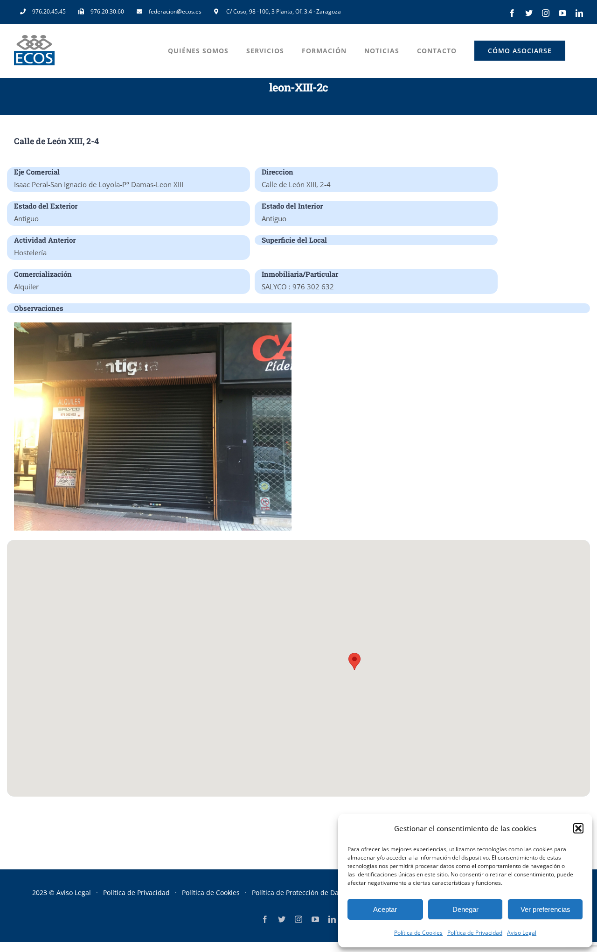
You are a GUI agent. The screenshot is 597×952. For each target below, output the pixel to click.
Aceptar (385, 909)
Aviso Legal (521, 933)
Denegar (465, 909)
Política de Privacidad (474, 933)
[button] (578, 828)
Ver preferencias (545, 909)
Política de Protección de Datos (300, 892)
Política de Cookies (418, 933)
